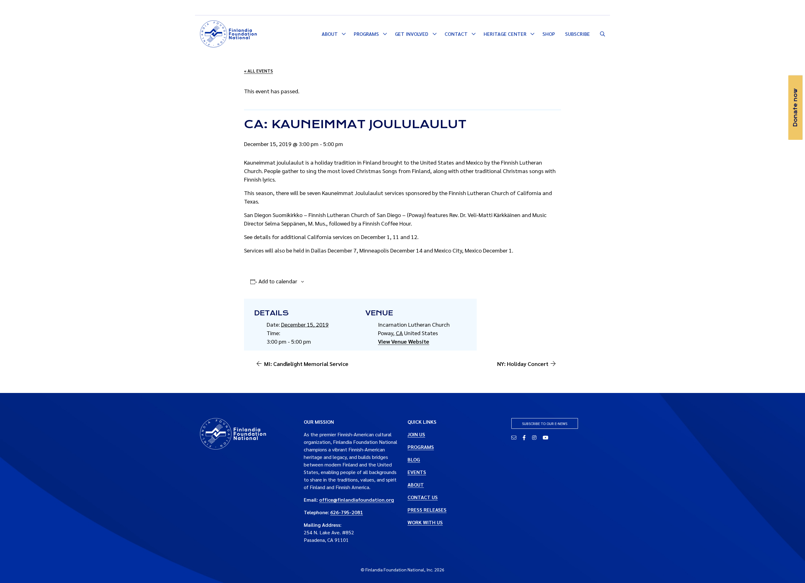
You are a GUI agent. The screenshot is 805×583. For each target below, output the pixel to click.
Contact (456, 33)
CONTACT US (423, 497)
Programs (366, 33)
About (330, 33)
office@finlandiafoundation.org (356, 499)
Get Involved (411, 33)
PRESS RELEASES (427, 509)
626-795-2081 (346, 512)
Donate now (795, 107)
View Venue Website (403, 341)
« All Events (258, 71)
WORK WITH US (425, 522)
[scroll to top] (790, 568)
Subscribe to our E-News (544, 423)
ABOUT (416, 484)
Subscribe (577, 33)
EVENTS (417, 472)
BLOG (414, 459)
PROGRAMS (421, 447)
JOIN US (416, 434)
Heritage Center (505, 33)
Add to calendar (277, 281)
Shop (548, 33)
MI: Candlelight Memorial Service (306, 363)
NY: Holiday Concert (522, 363)
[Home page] (228, 33)
